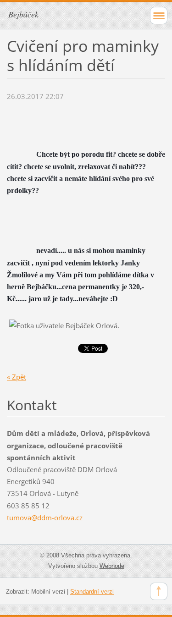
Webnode (112, 565)
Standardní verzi (92, 591)
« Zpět (16, 376)
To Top (158, 591)
